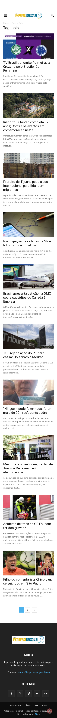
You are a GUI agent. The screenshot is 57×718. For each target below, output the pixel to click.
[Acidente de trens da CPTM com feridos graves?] (28, 507)
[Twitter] (20, 693)
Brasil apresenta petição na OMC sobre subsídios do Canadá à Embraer (27, 297)
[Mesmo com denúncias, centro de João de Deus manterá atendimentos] (28, 447)
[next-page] (34, 610)
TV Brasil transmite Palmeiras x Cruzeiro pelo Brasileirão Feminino (26, 66)
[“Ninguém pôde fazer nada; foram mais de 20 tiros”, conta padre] (28, 392)
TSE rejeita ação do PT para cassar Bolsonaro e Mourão (23, 355)
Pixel (37, 714)
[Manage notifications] (49, 711)
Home (6, 23)
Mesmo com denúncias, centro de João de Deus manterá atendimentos (28, 468)
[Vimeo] (28, 693)
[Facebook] (11, 693)
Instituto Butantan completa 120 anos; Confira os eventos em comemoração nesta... (26, 126)
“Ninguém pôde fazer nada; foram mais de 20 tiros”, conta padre (27, 411)
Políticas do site (31, 705)
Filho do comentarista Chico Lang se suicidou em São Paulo (28, 581)
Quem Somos (15, 705)
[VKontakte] (37, 693)
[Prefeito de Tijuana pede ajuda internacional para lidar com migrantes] (28, 165)
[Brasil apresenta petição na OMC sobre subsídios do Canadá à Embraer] (28, 277)
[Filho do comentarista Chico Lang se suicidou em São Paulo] (28, 562)
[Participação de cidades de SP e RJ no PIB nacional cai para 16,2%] (28, 224)
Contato (44, 705)
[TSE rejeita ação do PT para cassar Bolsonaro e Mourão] (28, 336)
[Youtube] (45, 693)
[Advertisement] (28, 6)
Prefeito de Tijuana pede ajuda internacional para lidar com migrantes (25, 186)
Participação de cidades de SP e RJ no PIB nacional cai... (27, 243)
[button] (5, 15)
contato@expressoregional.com (33, 672)
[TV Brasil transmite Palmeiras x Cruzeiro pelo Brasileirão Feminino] (28, 46)
